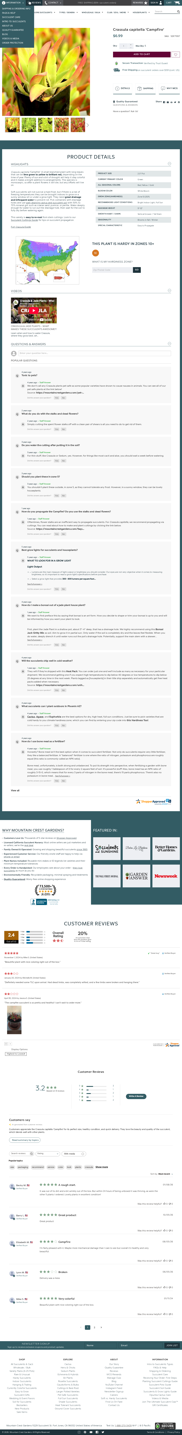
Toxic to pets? (29, 375)
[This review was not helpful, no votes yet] (170, 1204)
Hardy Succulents (22, 1378)
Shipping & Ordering (160, 1371)
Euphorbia (55, 717)
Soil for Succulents (22, 1402)
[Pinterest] (179, 102)
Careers (114, 1395)
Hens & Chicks (68, 1367)
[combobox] (48, 1153)
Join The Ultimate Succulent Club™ (160, 1402)
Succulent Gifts (22, 1395)
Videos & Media (10, 38)
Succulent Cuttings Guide (24, 220)
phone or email (12, 856)
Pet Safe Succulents (68, 1395)
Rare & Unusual (22, 1374)
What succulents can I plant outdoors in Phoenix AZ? (51, 706)
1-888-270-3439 (123, 1425)
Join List (172, 1345)
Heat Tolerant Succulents (68, 1405)
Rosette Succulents (68, 1381)
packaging (23, 1167)
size (12, 1167)
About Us (7, 26)
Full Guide (21, 227)
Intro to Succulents (14, 21)
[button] (56, 398)
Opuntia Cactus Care (160, 1395)
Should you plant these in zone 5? (41, 477)
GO (137, 270)
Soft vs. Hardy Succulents (114, 1398)
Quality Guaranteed (14, 879)
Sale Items (22, 1412)
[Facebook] (164, 102)
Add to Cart (142, 54)
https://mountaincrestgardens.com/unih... (60, 685)
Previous (2, 125)
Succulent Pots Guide (160, 1384)
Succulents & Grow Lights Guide (160, 1391)
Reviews (36, 3)
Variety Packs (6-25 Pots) (22, 1371)
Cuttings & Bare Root (68, 1388)
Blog (5, 34)
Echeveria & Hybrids (68, 1374)
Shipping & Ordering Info (16, 9)
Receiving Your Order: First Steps (160, 1378)
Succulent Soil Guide (160, 1388)
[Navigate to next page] (101, 1327)
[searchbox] (19, 1154)
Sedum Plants (68, 1371)
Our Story (114, 1364)
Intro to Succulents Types (160, 1364)
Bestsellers (21, 1405)
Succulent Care (11, 17)
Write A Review (136, 1096)
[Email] (168, 102)
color (60, 1167)
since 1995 (82, 849)
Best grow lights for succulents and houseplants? (50, 550)
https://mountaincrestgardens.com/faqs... (60, 529)
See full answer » (34, 584)
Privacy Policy (173, 1432)
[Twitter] (175, 102)
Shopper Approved (67, 838)
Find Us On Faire (114, 1402)
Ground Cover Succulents (68, 1408)
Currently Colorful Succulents (22, 1388)
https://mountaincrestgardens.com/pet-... (60, 393)
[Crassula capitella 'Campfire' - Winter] (46, 72)
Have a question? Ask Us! (125, 111)
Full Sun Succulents (68, 1398)
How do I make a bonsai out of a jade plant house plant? (53, 605)
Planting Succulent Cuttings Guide (160, 1381)
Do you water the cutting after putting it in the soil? (51, 445)
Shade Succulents (68, 1402)
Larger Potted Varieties (68, 1391)
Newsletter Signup (114, 1391)
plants (78, 1167)
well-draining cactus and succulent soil (46, 202)
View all (15, 791)
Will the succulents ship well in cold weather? (47, 661)
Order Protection (12, 43)
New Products (22, 1408)
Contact (53, 3)
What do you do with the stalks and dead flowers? (50, 414)
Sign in (155, 3)
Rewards (138, 3)
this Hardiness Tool (137, 720)
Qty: (115, 46)
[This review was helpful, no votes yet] (165, 1204)
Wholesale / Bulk (22, 1367)
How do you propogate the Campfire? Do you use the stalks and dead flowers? (66, 512)
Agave (40, 717)
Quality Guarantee (13, 30)
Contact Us (114, 1405)
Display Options (19, 1049)
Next (87, 125)
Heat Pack (71, 671)
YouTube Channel (114, 1384)
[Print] (171, 102)
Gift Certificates (160, 1405)
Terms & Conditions (155, 1432)
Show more (102, 1167)
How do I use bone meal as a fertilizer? (43, 741)
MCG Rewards (114, 1374)
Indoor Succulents (22, 1381)
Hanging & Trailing (22, 1384)
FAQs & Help (8, 13)
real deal (28, 845)
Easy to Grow (22, 1391)
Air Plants (68, 1378)
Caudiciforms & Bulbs (68, 1384)
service (51, 1167)
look (69, 1167)
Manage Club (114, 1378)
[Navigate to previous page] (80, 1327)
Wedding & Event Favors (22, 1398)
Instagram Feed (114, 1388)
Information (13, 3)
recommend (38, 1167)
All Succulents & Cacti (22, 1364)
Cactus (31, 717)
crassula (89, 1167)
